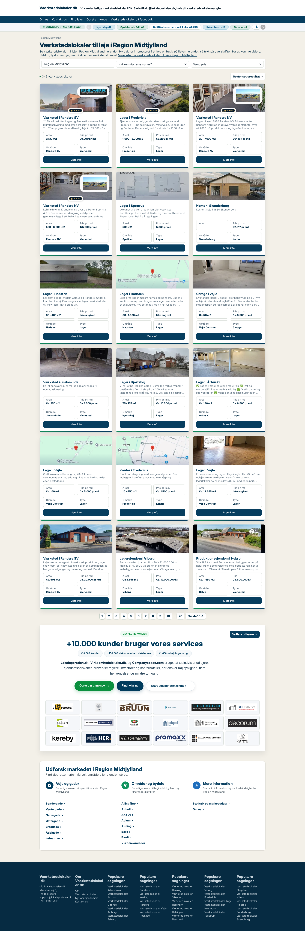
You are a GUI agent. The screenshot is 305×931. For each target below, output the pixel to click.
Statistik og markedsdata (210, 803)
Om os (44, 19)
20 (180, 616)
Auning (126, 826)
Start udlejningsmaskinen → (170, 685)
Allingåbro (128, 803)
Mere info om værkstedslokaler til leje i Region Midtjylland (157, 55)
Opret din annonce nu (94, 685)
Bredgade (52, 826)
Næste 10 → (196, 616)
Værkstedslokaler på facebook (132, 19)
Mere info (76, 159)
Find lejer (76, 19)
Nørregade (53, 815)
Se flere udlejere (245, 634)
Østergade (53, 821)
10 (168, 616)
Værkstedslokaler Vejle (153, 908)
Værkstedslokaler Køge (218, 900)
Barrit (125, 837)
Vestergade (54, 809)
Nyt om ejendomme (86, 897)
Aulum (126, 820)
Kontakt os (59, 19)
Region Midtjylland (50, 37)
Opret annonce (96, 19)
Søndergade (54, 803)
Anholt (126, 809)
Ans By (126, 815)
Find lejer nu (130, 685)
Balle (124, 831)
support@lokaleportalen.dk (56, 897)
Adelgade (52, 832)
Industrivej (53, 838)
